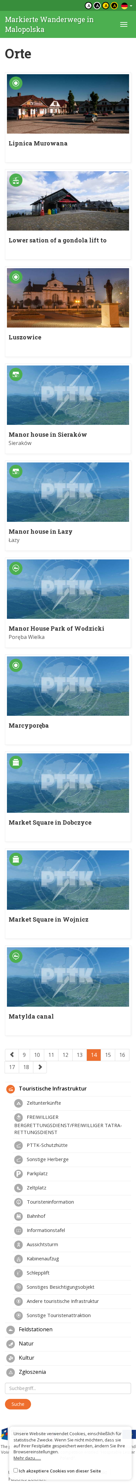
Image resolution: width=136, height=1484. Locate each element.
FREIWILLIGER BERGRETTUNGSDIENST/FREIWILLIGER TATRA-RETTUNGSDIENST (68, 1124)
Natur (25, 1343)
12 (65, 1054)
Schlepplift (37, 1272)
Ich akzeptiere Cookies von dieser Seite (60, 1471)
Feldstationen (34, 1329)
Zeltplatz (35, 1187)
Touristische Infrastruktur (52, 1088)
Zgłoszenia (31, 1371)
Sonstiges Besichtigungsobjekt (59, 1286)
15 (108, 1054)
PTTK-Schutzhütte (46, 1145)
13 (80, 1054)
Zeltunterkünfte (43, 1102)
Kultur (25, 1357)
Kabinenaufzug (42, 1258)
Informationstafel (45, 1230)
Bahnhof (35, 1216)
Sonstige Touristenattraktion (58, 1315)
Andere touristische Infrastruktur (62, 1301)
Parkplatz (36, 1173)
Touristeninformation (49, 1201)
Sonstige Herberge (47, 1159)
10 (37, 1054)
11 (51, 1054)
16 (122, 1054)
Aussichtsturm (41, 1244)
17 (12, 1067)
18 (26, 1067)
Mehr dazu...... (27, 1458)
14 (94, 1054)
